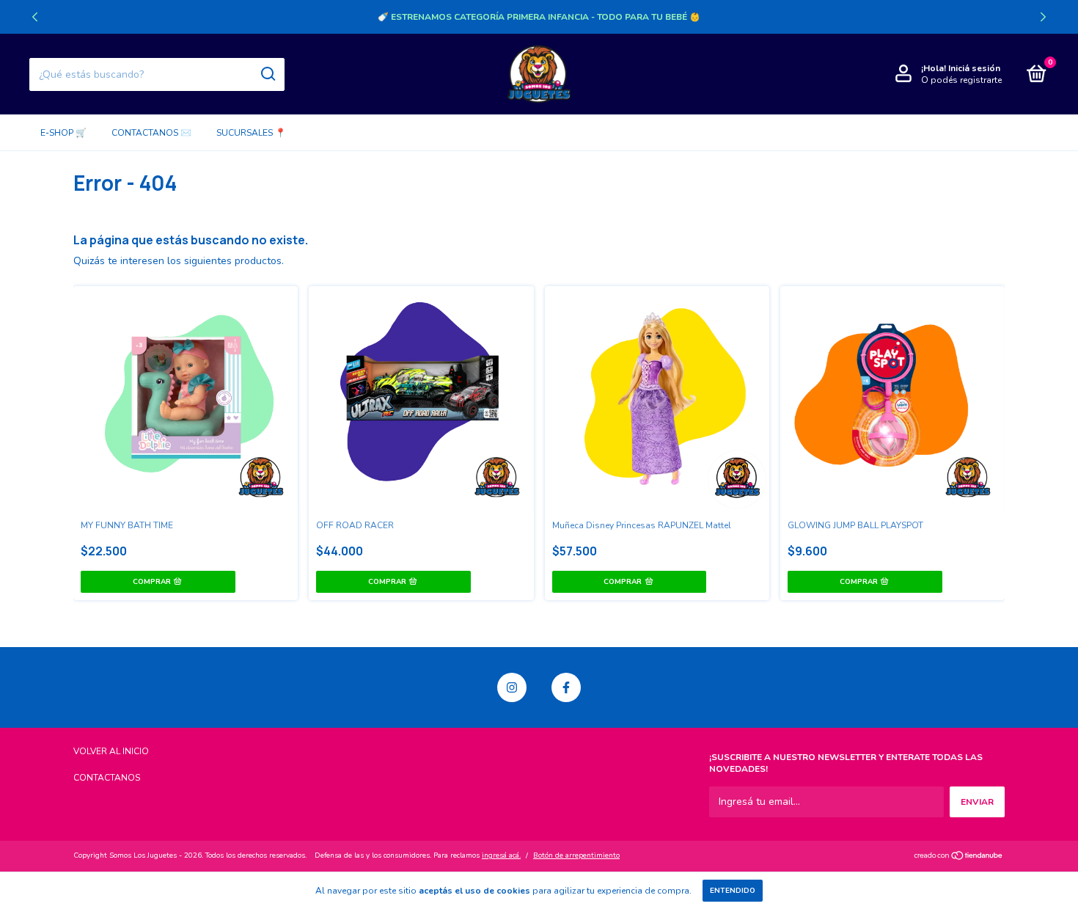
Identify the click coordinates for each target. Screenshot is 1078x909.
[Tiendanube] (959, 857)
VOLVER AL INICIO (111, 751)
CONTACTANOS (106, 778)
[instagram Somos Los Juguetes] (512, 687)
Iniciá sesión (974, 68)
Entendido (732, 891)
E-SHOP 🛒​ (63, 133)
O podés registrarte (961, 80)
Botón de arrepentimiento (576, 855)
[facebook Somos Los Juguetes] (566, 687)
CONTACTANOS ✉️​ (151, 133)
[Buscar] (267, 74)
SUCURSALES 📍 (251, 133)
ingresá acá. (501, 855)
